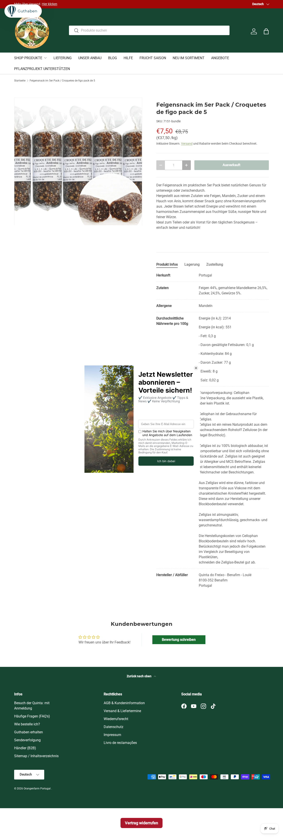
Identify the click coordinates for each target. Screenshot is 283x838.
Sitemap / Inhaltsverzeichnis (36, 756)
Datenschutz (113, 727)
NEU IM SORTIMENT (189, 58)
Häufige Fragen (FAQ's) (32, 716)
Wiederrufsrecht (116, 719)
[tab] (167, 264)
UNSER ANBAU (89, 58)
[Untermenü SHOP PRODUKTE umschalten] (45, 58)
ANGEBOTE (220, 58)
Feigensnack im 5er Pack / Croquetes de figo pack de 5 (62, 80)
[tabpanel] (212, 430)
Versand (187, 143)
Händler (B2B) (25, 748)
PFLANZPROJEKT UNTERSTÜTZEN (42, 69)
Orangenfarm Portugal (37, 788)
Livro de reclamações (120, 743)
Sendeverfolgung (27, 740)
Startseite (19, 80)
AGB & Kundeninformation (124, 703)
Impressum (112, 735)
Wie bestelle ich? (27, 724)
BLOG (112, 58)
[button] (266, 31)
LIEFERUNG (63, 58)
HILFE (128, 58)
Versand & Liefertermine (122, 711)
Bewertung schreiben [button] (179, 639)
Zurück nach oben (139, 676)
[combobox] (149, 30)
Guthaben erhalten (28, 732)
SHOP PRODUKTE (28, 58)
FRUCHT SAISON (153, 58)
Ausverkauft (231, 165)
